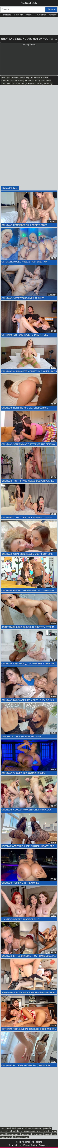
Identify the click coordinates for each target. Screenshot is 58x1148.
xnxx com (5, 1137)
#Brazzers (6, 15)
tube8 (13, 1137)
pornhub (39, 1134)
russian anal (6, 1131)
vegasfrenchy (45, 83)
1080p (22, 77)
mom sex (26, 1128)
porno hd (47, 1128)
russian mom (22, 1137)
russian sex (37, 1128)
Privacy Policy (30, 1145)
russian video (45, 1131)
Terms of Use (15, 1145)
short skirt (6, 83)
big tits (29, 77)
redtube (16, 1131)
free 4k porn (15, 1128)
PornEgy (52, 15)
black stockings (19, 83)
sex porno (24, 1131)
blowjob (44, 77)
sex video (5, 1128)
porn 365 (4, 1134)
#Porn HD (18, 15)
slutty (37, 80)
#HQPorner (40, 15)
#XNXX (29, 15)
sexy (54, 1131)
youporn (34, 1131)
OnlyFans (5, 77)
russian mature (28, 1134)
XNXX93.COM (29, 3)
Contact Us (44, 1145)
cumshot (5, 80)
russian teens (50, 1134)
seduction (46, 80)
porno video (14, 1134)
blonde (37, 77)
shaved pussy (17, 80)
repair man (33, 83)
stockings (29, 80)
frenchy (15, 77)
